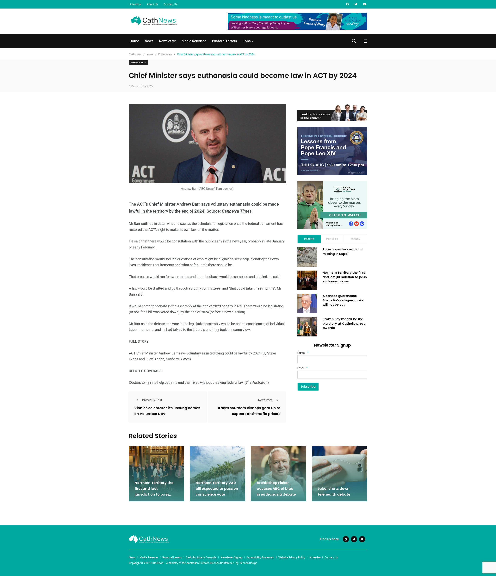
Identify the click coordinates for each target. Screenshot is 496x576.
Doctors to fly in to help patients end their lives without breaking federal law (187, 382)
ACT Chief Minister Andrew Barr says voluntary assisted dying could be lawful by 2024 (195, 353)
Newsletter (167, 41)
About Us (152, 4)
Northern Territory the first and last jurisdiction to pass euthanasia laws (345, 277)
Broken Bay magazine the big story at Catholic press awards (344, 323)
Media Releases (194, 41)
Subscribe (308, 386)
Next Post (265, 400)
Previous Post (152, 400)
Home (134, 41)
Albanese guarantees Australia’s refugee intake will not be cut (343, 300)
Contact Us (170, 4)
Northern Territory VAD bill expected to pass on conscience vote (217, 488)
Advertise (135, 4)
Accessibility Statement (260, 557)
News (149, 41)
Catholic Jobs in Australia (201, 557)
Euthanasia (138, 62)
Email (302, 368)
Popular (332, 239)
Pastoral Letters (224, 41)
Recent (309, 239)
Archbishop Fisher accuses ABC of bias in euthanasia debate (277, 488)
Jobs (247, 41)
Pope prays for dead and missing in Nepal (343, 251)
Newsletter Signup (231, 557)
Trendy (355, 239)
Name (303, 353)
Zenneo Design (248, 563)
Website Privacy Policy (291, 557)
